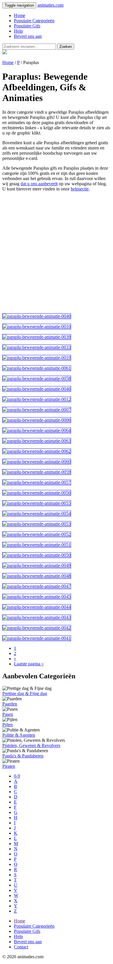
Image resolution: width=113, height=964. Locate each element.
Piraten (8, 766)
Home (19, 15)
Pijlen (7, 724)
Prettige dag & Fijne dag (24, 693)
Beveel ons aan (28, 36)
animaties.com (50, 5)
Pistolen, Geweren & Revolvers (31, 745)
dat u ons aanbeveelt (39, 183)
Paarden (9, 703)
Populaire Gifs (27, 25)
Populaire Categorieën (34, 20)
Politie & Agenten (18, 735)
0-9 (17, 776)
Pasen (7, 714)
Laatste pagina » (29, 663)
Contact (21, 946)
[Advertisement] (56, 252)
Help (18, 31)
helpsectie (80, 188)
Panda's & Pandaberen (22, 755)
